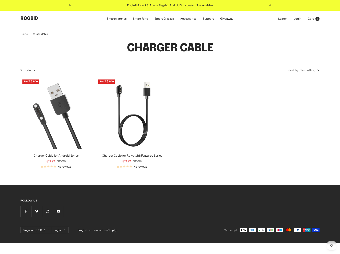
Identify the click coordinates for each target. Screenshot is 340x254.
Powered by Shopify (105, 230)
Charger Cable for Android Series (56, 155)
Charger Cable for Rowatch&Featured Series (132, 155)
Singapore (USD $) (34, 230)
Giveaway (226, 18)
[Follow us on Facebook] (25, 211)
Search (282, 18)
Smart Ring (140, 18)
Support (208, 18)
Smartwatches (117, 18)
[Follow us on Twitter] (36, 211)
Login (297, 18)
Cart (313, 18)
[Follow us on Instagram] (47, 211)
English (58, 230)
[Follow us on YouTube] (58, 211)
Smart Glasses (164, 18)
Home (24, 33)
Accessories (188, 18)
